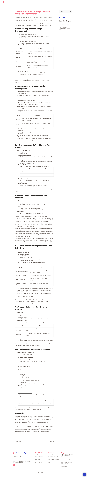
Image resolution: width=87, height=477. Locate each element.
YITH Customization (51, 462)
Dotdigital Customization (52, 461)
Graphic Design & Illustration (53, 456)
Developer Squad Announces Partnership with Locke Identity (65, 21)
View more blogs (64, 466)
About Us (36, 454)
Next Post (52, 441)
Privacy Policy (37, 459)
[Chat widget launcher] (84, 474)
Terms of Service (38, 461)
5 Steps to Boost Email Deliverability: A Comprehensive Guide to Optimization (67, 455)
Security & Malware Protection (53, 459)
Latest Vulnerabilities (38, 456)
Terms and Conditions (39, 462)
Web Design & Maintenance (53, 454)
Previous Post (17, 441)
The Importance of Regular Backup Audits (64, 25)
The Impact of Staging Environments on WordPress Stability (64, 28)
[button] (81, 2)
